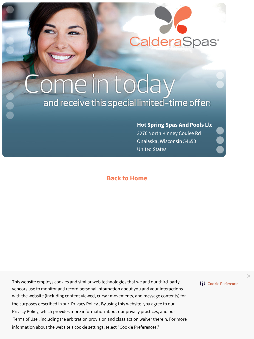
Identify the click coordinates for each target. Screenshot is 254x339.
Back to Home (127, 178)
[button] (220, 284)
